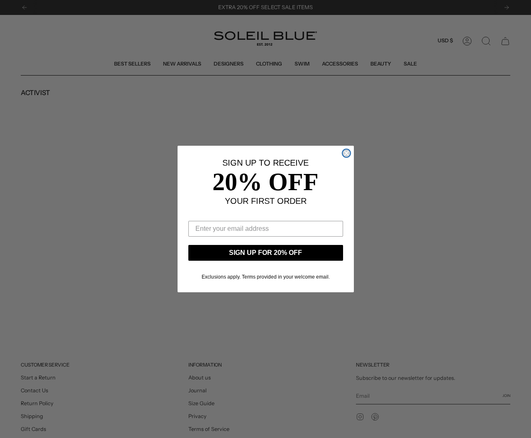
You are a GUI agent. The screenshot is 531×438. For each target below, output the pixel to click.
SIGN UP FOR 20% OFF (265, 252)
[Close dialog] (346, 153)
